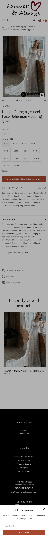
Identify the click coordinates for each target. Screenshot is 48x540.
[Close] (44, 509)
